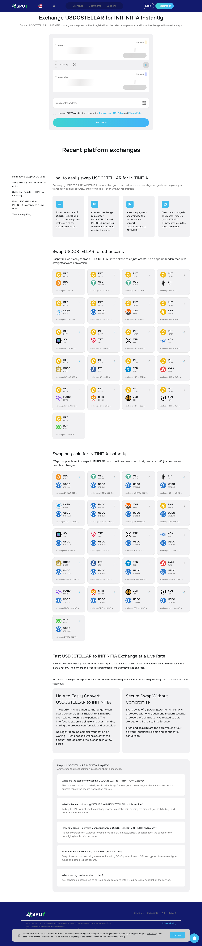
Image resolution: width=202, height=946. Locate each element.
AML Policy (118, 113)
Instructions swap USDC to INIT (29, 176)
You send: (60, 45)
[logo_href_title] (18, 6)
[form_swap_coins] (146, 65)
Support (111, 5)
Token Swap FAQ (21, 214)
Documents (95, 5)
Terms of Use (105, 113)
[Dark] (54, 6)
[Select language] (40, 6)
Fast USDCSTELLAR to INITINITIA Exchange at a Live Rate (28, 205)
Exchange (78, 5)
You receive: (62, 77)
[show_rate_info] (74, 64)
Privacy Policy (135, 113)
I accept (177, 935)
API (163, 913)
